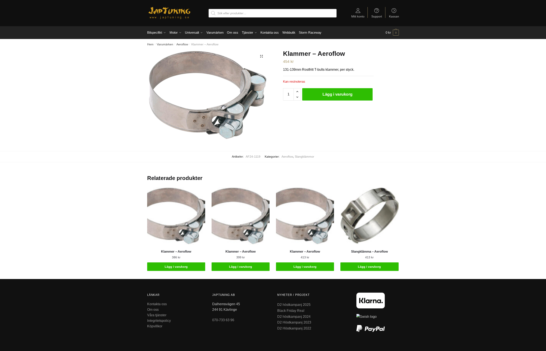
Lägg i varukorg (337, 94)
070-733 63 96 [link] (223, 320)
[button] (261, 56)
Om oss (153, 309)
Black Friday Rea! (290, 310)
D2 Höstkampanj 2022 (294, 328)
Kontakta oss (157, 304)
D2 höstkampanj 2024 (294, 316)
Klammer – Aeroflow (176, 251)
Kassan (394, 16)
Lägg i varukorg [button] (176, 266)
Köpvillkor (154, 326)
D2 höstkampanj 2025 (294, 304)
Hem (150, 44)
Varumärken (165, 44)
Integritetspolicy (159, 320)
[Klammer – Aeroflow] (176, 216)
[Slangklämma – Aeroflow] (369, 216)
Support (376, 16)
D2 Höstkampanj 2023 (294, 322)
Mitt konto (357, 16)
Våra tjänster (156, 315)
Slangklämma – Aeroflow (369, 251)
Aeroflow (182, 44)
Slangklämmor (304, 156)
